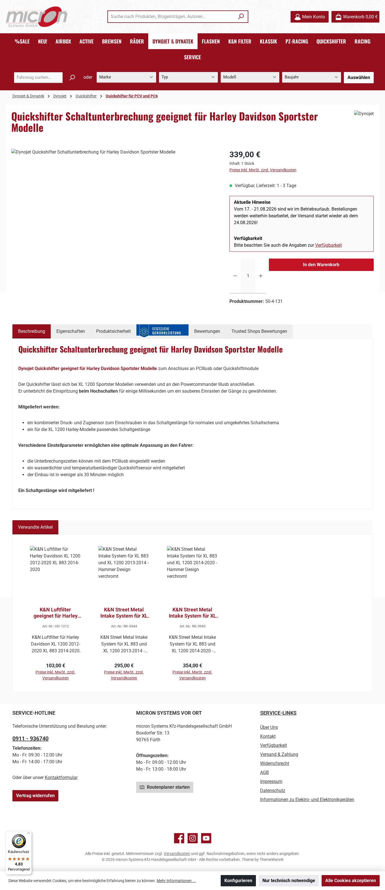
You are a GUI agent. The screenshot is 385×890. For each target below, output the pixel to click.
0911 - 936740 (30, 738)
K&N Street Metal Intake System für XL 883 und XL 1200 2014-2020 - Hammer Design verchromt (192, 613)
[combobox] (171, 16)
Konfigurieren (238, 880)
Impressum (271, 781)
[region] (115, 209)
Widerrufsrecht (274, 763)
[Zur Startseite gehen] (37, 17)
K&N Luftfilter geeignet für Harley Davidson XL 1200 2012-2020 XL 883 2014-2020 (56, 613)
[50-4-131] (114, 209)
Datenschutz (272, 790)
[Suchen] (241, 16)
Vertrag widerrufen (35, 795)
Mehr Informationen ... (176, 880)
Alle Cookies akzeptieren (350, 880)
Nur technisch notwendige (288, 880)
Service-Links (278, 713)
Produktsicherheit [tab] (113, 331)
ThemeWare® (272, 859)
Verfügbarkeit (328, 245)
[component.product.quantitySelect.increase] (261, 276)
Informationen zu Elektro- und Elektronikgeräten (307, 799)
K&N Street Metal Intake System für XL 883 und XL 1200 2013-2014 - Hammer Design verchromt (124, 613)
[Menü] (28, 834)
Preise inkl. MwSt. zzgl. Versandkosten (263, 170)
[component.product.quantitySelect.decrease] (235, 276)
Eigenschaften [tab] (70, 331)
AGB (264, 772)
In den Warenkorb (321, 264)
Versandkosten (177, 853)
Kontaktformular (61, 777)
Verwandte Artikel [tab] (35, 527)
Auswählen (359, 77)
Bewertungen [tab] (207, 331)
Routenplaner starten (168, 787)
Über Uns (269, 727)
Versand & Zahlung (279, 754)
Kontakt (268, 736)
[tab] (31, 331)
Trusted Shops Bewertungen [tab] (259, 331)
